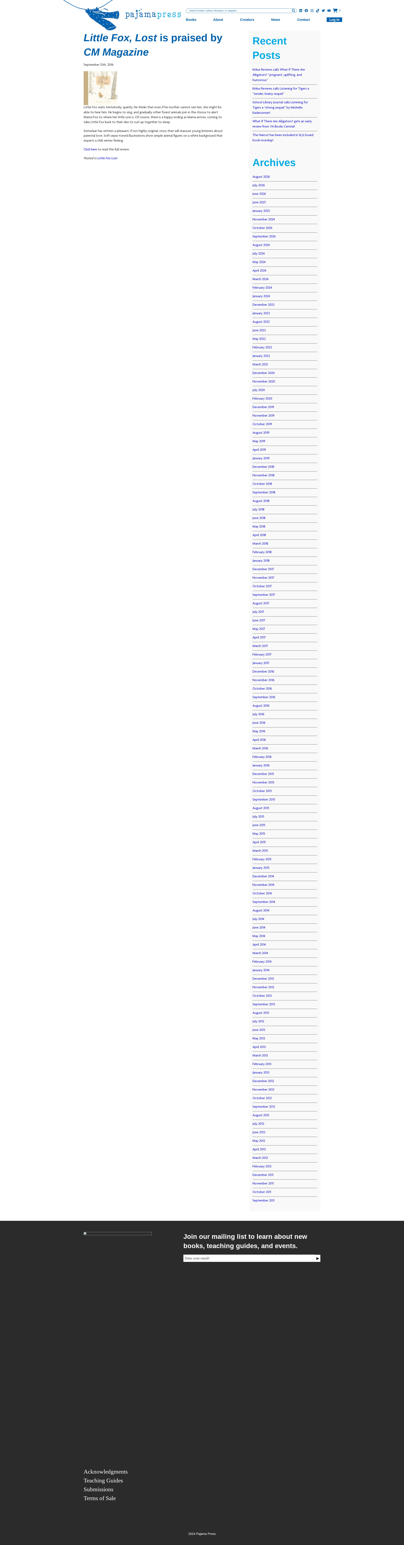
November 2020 (263, 381)
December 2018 (263, 467)
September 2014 (263, 902)
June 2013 (258, 1030)
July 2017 (258, 612)
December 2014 (263, 876)
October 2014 (262, 893)
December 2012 (263, 1081)
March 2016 (260, 748)
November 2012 (263, 1090)
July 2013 (258, 1021)
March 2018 (260, 544)
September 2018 (263, 492)
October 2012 (262, 1098)
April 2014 (259, 945)
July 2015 (258, 817)
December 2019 (263, 407)
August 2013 (260, 1013)
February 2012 (261, 1166)
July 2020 (258, 390)
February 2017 (261, 654)
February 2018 (262, 552)
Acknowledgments (106, 1471)
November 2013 (263, 987)
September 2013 (263, 1004)
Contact (303, 20)
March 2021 (260, 364)
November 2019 (263, 416)
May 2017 (258, 629)
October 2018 (262, 484)
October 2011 (261, 1192)
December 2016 (263, 672)
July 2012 (258, 1124)
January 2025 (261, 211)
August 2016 (260, 706)
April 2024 (259, 271)
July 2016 (258, 714)
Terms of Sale (100, 1498)
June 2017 (258, 620)
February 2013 (261, 1064)
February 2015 (261, 859)
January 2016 (261, 765)
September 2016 (263, 697)
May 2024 (259, 262)
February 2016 (262, 757)
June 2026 (259, 194)
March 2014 (260, 953)
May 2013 (258, 1038)
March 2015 (260, 851)
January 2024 (261, 296)
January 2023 (261, 313)
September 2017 (263, 595)
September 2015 (263, 799)
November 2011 (263, 1183)
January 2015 (260, 868)
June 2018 (258, 518)
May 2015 (258, 834)
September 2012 (263, 1107)
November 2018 (263, 475)
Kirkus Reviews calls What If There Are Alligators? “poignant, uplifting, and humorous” (278, 75)
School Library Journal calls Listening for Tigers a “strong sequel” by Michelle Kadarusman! (280, 108)
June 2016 (258, 723)
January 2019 (261, 458)
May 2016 (258, 731)
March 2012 (260, 1158)
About (218, 20)
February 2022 (262, 347)
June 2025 (259, 202)
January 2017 (260, 663)
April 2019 (259, 450)
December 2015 (263, 774)
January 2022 (261, 356)
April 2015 (259, 842)
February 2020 (262, 399)
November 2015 (263, 782)
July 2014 (258, 919)
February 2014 (261, 962)
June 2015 (258, 825)
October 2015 (262, 791)
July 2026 (258, 185)
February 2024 (262, 288)
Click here (90, 149)
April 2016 (259, 740)
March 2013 (260, 1055)
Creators (247, 20)
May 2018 (258, 526)
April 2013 (259, 1047)
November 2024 (263, 219)
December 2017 (263, 569)
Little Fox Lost (107, 158)
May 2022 (259, 339)
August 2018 (260, 501)
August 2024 (261, 245)
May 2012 (258, 1141)
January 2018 (261, 561)
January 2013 (260, 1073)
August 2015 (260, 808)
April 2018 (259, 535)
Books (191, 20)
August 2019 (260, 433)
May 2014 (258, 936)
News (275, 20)
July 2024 (258, 253)
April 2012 (259, 1149)
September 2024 (264, 236)
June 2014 (258, 927)
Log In (334, 20)
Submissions (98, 1489)
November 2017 (263, 578)
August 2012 (260, 1115)
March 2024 (260, 279)
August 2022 (261, 322)
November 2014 (263, 885)
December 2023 (263, 305)
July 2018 (258, 509)
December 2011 (262, 1175)
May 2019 (258, 441)
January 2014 (260, 970)
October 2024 (262, 228)
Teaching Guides (103, 1480)
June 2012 (258, 1132)
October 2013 (262, 996)
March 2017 (260, 646)
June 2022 (259, 330)
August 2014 (260, 910)
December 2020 (263, 373)
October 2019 (262, 424)
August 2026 (261, 177)
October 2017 (262, 586)
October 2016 (262, 689)
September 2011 (263, 1200)
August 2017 (260, 603)
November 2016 (263, 680)
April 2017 (259, 637)
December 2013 (263, 979)
